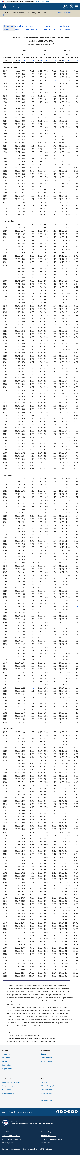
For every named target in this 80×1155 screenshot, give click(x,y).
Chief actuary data (48, 1086)
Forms (4, 1061)
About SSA (6, 1132)
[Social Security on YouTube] (65, 1112)
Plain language (46, 1061)
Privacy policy (46, 1132)
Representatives (8, 1093)
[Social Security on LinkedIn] (72, 1112)
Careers (44, 1082)
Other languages (47, 1058)
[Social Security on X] (61, 1112)
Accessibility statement (11, 1135)
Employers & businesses (11, 1082)
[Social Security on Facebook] (57, 1112)
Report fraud (7, 1069)
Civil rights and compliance (12, 1139)
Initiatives (44, 1097)
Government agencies (10, 1086)
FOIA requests (7, 1143)
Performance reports (48, 1135)
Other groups (7, 1090)
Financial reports (47, 1093)
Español (44, 1054)
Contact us (6, 1054)
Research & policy (47, 1101)
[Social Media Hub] (76, 1112)
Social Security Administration (41, 1124)
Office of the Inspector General (52, 1139)
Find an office (7, 1058)
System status (46, 1143)
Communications (47, 1090)
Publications (6, 1065)
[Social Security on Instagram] (68, 1112)
